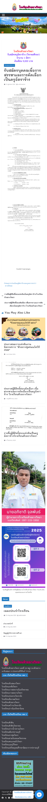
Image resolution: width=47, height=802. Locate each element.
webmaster (21, 84)
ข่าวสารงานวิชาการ (9, 65)
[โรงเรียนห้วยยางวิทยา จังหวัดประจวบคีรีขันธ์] (23, 18)
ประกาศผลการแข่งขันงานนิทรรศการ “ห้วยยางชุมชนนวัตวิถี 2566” (22, 347)
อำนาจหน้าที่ (8, 624)
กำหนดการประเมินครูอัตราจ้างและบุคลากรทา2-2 (20, 283)
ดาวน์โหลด (8, 286)
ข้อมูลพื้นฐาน (8, 606)
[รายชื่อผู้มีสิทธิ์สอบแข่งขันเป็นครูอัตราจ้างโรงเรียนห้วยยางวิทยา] (23, 408)
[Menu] (3, 15)
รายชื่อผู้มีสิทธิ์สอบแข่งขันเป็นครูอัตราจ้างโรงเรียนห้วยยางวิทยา (23, 295)
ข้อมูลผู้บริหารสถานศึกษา (12, 633)
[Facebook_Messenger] (39, 794)
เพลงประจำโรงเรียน (16, 611)
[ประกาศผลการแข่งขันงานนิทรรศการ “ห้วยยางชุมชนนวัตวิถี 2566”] (23, 319)
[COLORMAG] (23, 657)
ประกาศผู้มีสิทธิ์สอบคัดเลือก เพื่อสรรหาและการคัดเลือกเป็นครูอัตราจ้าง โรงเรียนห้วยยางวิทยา (23, 304)
